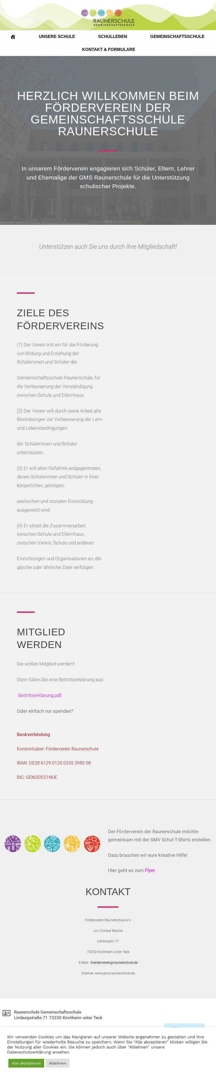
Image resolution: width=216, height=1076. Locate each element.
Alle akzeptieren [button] (26, 1063)
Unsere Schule (57, 36)
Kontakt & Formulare (108, 49)
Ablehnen (57, 1063)
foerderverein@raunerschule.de (114, 963)
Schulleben (112, 36)
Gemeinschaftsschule (177, 36)
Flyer (150, 870)
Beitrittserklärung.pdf (39, 695)
